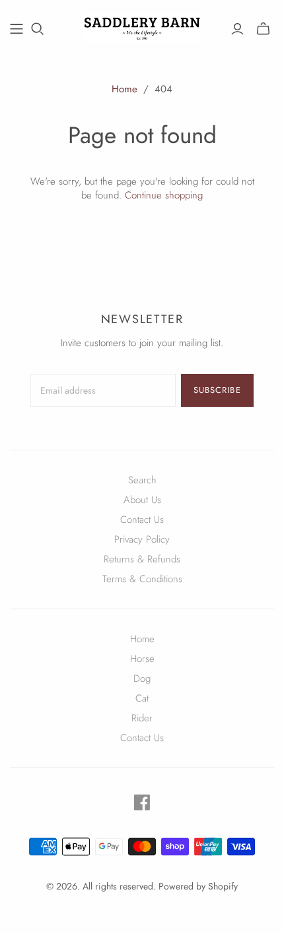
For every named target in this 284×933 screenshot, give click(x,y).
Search (142, 480)
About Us (142, 500)
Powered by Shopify (198, 886)
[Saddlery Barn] (142, 26)
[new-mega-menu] (16, 29)
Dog (142, 678)
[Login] (237, 29)
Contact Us (142, 519)
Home (124, 89)
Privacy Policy (142, 539)
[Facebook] (142, 802)
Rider (142, 718)
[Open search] (37, 29)
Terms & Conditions (142, 579)
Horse (142, 658)
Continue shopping (164, 195)
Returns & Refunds (142, 559)
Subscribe (217, 390)
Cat (142, 698)
